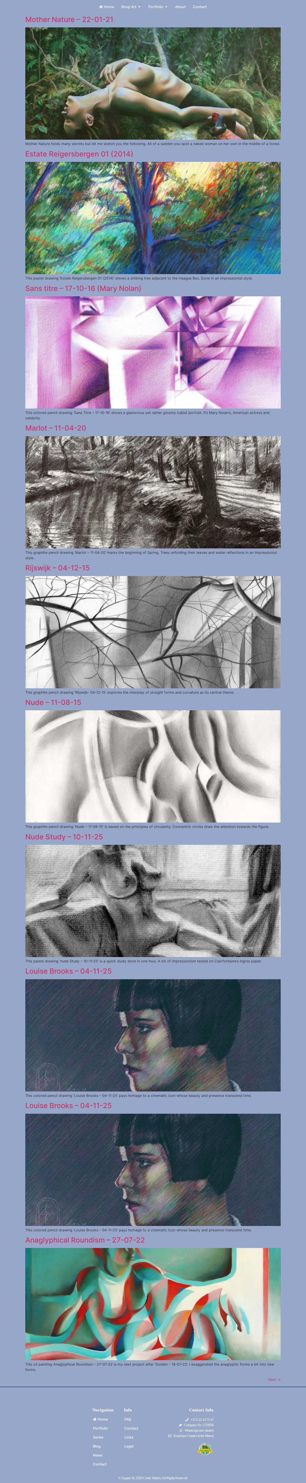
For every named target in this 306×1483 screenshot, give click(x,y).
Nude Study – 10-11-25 (64, 836)
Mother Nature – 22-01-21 (69, 19)
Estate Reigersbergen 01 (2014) (79, 154)
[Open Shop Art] (139, 6)
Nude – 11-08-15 (53, 702)
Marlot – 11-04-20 (55, 428)
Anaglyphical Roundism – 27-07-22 (85, 1240)
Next (274, 1379)
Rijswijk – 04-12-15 (57, 567)
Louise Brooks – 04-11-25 (68, 971)
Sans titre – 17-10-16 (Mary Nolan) (83, 288)
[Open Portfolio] (166, 6)
